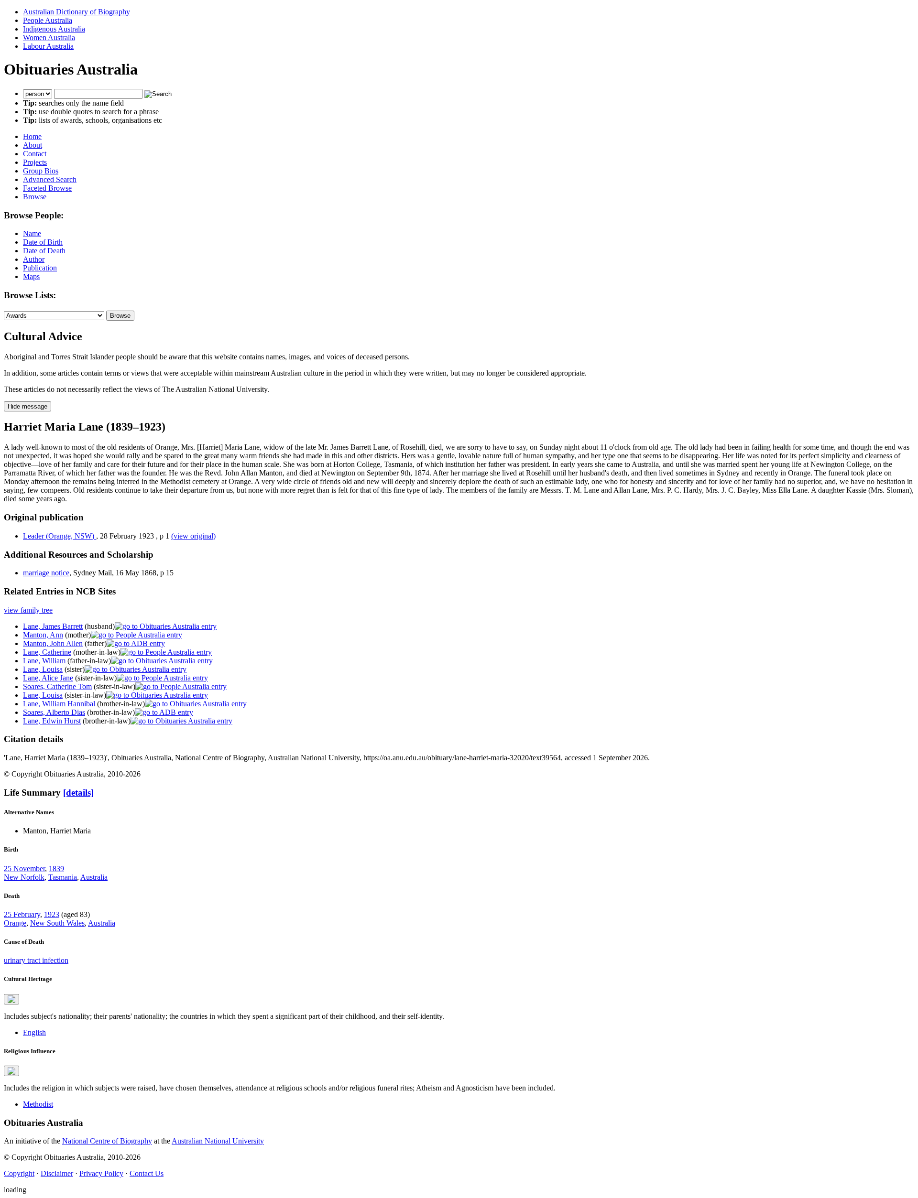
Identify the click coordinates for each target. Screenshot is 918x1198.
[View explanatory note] (11, 999)
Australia (94, 877)
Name (32, 233)
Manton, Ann (43, 635)
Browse (34, 197)
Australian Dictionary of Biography (76, 12)
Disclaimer (57, 1173)
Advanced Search (49, 179)
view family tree (28, 610)
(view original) (193, 536)
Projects (35, 162)
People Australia (47, 20)
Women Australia (49, 37)
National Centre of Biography (107, 1141)
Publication (40, 268)
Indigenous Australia (54, 29)
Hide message (27, 406)
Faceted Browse (47, 188)
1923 (51, 914)
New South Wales (57, 923)
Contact (34, 154)
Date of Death (44, 251)
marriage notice (46, 573)
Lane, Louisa (43, 669)
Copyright (19, 1173)
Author (33, 259)
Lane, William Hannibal (59, 704)
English (34, 1032)
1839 (56, 868)
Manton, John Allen (53, 643)
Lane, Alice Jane (48, 678)
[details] (78, 793)
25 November (24, 868)
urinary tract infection (36, 960)
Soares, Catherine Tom (57, 686)
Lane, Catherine (47, 652)
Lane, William (44, 661)
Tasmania (62, 877)
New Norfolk (24, 877)
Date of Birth (43, 242)
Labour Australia (48, 46)
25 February (22, 914)
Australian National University (218, 1141)
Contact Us (147, 1173)
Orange (15, 923)
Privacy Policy (101, 1173)
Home (32, 136)
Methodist (38, 1104)
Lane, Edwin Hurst (52, 721)
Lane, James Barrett (53, 626)
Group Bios (40, 171)
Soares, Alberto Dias (54, 712)
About (32, 145)
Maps (31, 276)
